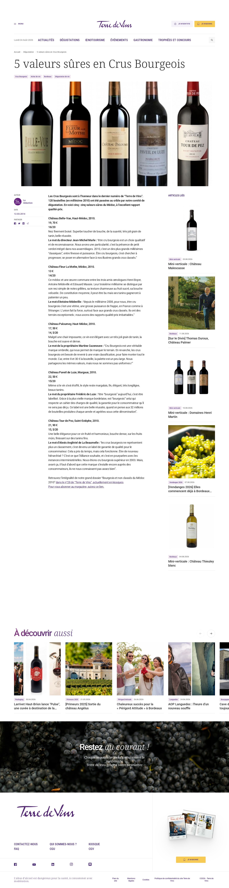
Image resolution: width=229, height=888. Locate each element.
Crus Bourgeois (21, 77)
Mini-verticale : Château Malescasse (184, 266)
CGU (52, 849)
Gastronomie (143, 40)
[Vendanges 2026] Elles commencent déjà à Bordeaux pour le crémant (189, 489)
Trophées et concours (174, 40)
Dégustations (70, 40)
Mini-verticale (174, 259)
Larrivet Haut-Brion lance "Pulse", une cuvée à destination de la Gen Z (37, 706)
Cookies (146, 880)
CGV (91, 849)
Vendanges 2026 (175, 482)
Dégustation (28, 52)
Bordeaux (47, 77)
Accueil (17, 52)
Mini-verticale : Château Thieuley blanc (191, 563)
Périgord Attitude (124, 700)
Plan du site (115, 879)
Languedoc (173, 700)
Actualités (46, 40)
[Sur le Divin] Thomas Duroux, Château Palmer (188, 340)
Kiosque (94, 844)
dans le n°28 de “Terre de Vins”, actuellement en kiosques (89, 482)
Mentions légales (131, 879)
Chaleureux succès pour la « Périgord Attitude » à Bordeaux (139, 706)
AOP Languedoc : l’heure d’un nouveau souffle (188, 706)
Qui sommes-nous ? (63, 844)
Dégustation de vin (62, 77)
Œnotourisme (95, 40)
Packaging (19, 700)
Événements (119, 40)
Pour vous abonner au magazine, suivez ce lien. (76, 486)
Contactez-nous (26, 844)
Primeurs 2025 (72, 700)
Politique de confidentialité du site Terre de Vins (172, 879)
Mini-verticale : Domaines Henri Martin (190, 415)
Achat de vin (35, 77)
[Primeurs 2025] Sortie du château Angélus (82, 706)
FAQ (16, 849)
